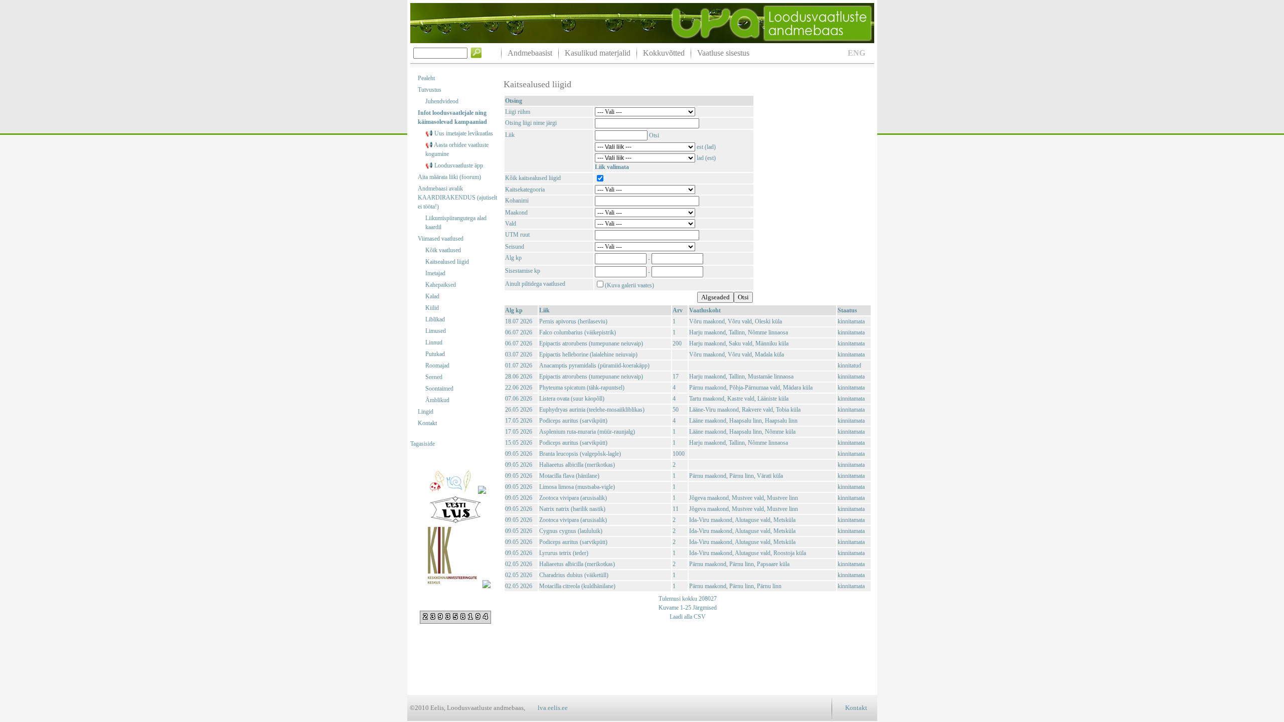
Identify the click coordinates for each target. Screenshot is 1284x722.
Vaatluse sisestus (723, 53)
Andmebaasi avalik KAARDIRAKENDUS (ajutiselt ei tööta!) (457, 197)
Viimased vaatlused (440, 238)
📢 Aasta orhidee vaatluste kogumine (457, 149)
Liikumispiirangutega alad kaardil (456, 223)
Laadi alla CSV (688, 616)
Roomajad (437, 365)
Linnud (433, 342)
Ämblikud (437, 400)
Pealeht (426, 78)
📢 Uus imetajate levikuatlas (459, 133)
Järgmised (704, 607)
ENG (856, 53)
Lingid (425, 411)
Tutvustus (429, 89)
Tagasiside (422, 443)
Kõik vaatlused (443, 250)
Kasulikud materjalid (597, 53)
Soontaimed (439, 388)
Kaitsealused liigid (447, 261)
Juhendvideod (441, 101)
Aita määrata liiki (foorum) (449, 176)
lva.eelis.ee (553, 707)
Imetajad (435, 273)
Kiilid (432, 307)
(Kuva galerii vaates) (629, 285)
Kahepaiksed (440, 284)
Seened (433, 377)
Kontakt (427, 423)
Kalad (432, 296)
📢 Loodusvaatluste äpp (454, 165)
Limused (435, 330)
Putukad (435, 353)
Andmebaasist (530, 53)
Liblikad (435, 319)
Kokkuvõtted (664, 53)
